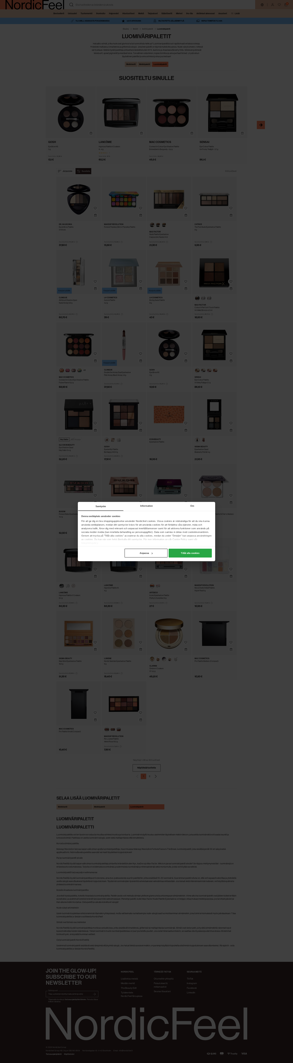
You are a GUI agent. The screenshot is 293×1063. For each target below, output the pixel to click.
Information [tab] (146, 506)
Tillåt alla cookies (190, 553)
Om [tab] (192, 506)
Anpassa (144, 553)
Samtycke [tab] (101, 506)
